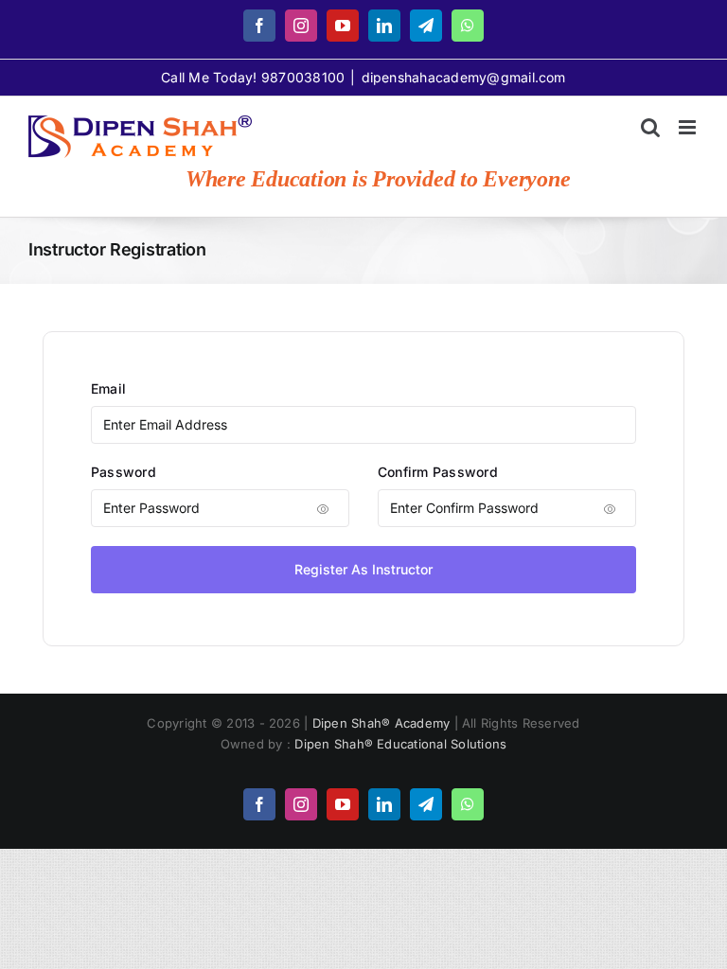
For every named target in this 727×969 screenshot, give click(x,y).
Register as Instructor (363, 569)
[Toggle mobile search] (650, 127)
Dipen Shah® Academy (383, 723)
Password (123, 472)
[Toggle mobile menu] (689, 127)
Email (108, 388)
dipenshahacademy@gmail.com (464, 77)
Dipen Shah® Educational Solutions (400, 743)
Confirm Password (438, 472)
